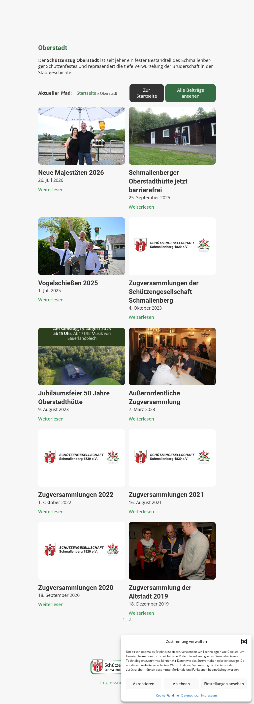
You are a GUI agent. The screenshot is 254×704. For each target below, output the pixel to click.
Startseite (86, 93)
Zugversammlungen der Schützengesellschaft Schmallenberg (164, 291)
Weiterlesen (51, 189)
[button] (244, 641)
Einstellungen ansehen (224, 683)
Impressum (209, 695)
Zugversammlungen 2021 (166, 494)
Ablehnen (181, 683)
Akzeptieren (143, 683)
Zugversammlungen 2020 (75, 587)
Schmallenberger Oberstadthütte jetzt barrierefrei (158, 181)
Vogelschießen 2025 (68, 283)
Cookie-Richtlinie (167, 695)
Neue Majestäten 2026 (71, 172)
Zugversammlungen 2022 (75, 494)
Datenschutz (190, 695)
